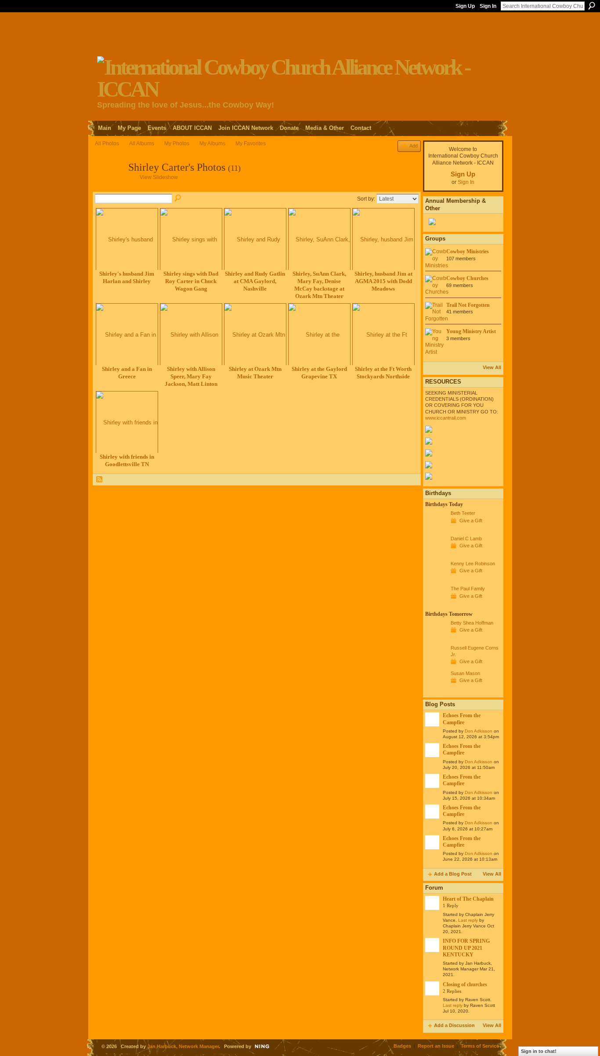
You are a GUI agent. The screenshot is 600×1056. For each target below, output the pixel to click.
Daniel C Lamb (466, 538)
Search (591, 6)
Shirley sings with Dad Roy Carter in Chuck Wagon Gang (190, 281)
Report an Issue (436, 1046)
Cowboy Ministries (467, 251)
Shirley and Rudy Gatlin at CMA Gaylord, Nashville (255, 281)
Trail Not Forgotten (468, 305)
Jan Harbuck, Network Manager (183, 1046)
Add (413, 145)
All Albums (141, 143)
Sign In (488, 6)
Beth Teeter (463, 513)
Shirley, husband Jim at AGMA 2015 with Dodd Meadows (383, 281)
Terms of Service (480, 1046)
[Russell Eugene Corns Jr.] (435, 664)
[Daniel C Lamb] (435, 555)
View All (492, 367)
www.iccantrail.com (445, 417)
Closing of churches (465, 984)
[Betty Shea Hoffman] (435, 639)
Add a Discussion (454, 1025)
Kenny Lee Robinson (473, 563)
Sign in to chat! (539, 1051)
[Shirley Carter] (109, 184)
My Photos (176, 143)
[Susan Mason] (435, 689)
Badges (402, 1046)
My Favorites (250, 143)
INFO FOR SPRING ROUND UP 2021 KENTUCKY (466, 948)
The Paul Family (468, 588)
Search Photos (178, 198)
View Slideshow (159, 177)
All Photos (107, 143)
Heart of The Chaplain (468, 899)
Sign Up (465, 6)
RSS (100, 480)
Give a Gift (470, 520)
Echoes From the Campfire (462, 718)
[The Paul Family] (435, 605)
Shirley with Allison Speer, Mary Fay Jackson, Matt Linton (191, 376)
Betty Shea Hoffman (472, 622)
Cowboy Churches (467, 278)
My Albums (212, 143)
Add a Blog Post (453, 873)
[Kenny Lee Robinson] (435, 580)
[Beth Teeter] (435, 529)
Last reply (468, 920)
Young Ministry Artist (471, 331)
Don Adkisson (478, 731)
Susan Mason (465, 673)
